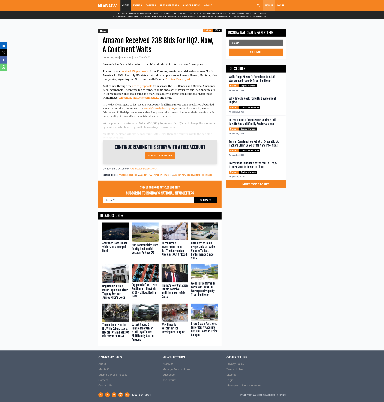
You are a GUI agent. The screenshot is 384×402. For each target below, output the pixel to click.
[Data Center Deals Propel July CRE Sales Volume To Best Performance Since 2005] (204, 242)
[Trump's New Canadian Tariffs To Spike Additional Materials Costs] (175, 282)
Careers (151, 5)
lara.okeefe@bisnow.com (144, 168)
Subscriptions (191, 5)
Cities (125, 5)
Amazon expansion (128, 175)
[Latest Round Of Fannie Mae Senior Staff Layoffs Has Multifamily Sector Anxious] (145, 323)
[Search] (258, 5)
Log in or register (160, 155)
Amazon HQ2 (145, 175)
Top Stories (169, 380)
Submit (205, 200)
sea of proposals (142, 86)
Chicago (182, 13)
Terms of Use (234, 369)
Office (217, 30)
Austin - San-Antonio (140, 13)
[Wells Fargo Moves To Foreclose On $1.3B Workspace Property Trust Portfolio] (204, 282)
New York (145, 16)
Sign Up (269, 5)
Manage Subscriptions (176, 369)
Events (137, 5)
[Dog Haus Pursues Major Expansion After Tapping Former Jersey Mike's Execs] (115, 282)
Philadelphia (159, 16)
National (133, 16)
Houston (251, 13)
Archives (167, 363)
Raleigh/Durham (186, 16)
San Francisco (205, 16)
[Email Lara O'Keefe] (149, 57)
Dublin (240, 13)
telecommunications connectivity (139, 97)
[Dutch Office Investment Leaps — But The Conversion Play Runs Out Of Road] (175, 242)
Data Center (219, 13)
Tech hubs (207, 175)
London (262, 13)
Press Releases (169, 5)
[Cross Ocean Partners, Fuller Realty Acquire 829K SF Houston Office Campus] (204, 323)
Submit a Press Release (112, 374)
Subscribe (168, 374)
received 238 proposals (135, 71)
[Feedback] (127, 394)
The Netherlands (241, 16)
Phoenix (172, 16)
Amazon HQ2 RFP (162, 175)
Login (280, 5)
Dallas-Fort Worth (200, 13)
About (208, 5)
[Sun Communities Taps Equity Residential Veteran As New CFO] (145, 242)
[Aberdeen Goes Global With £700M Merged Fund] (115, 242)
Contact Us (105, 385)
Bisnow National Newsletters (250, 32)
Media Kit (104, 369)
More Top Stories (256, 184)
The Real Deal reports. (178, 79)
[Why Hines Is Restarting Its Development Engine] (175, 323)
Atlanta (122, 13)
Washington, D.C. (262, 16)
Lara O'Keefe (140, 57)
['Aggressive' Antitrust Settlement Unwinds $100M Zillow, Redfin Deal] (145, 282)
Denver (231, 13)
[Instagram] (120, 394)
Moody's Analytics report (159, 108)
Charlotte (170, 13)
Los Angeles (119, 16)
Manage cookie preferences (243, 385)
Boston (158, 13)
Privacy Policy (235, 363)
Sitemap (231, 374)
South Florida (222, 16)
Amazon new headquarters (186, 175)
